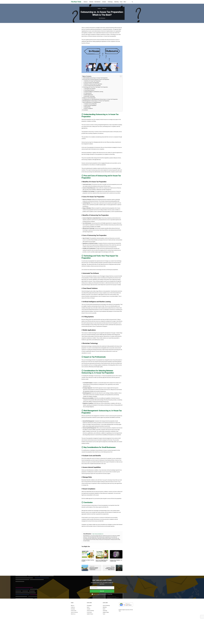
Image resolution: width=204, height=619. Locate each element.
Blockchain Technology (90, 96)
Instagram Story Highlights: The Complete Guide (116, 561)
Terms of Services (74, 612)
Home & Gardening (106, 605)
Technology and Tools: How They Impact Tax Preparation (95, 87)
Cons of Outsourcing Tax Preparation (93, 85)
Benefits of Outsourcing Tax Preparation (93, 84)
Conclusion (85, 110)
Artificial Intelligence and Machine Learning (94, 91)
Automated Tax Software (90, 88)
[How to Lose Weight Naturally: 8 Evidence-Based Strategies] (102, 554)
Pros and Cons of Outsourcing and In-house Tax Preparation (96, 79)
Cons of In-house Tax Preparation (92, 82)
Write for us (73, 613)
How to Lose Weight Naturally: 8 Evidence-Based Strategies (102, 561)
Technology (110, 1)
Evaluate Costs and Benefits (91, 103)
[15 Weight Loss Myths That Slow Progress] (88, 554)
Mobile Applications (89, 94)
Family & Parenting (90, 610)
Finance (99, 8)
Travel (121, 1)
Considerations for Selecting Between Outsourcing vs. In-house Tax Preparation (100, 99)
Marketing (116, 1)
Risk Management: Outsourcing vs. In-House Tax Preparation (96, 100)
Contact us (73, 607)
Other (125, 1)
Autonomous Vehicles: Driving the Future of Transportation (93, 568)
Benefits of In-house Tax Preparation (93, 81)
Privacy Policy (110, 594)
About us (72, 605)
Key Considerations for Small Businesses (92, 102)
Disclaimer (73, 608)
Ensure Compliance (89, 108)
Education (91, 1)
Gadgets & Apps (106, 612)
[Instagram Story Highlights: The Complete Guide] (116, 554)
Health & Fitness (90, 613)
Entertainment (97, 1)
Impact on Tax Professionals (89, 97)
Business (85, 1)
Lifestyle (104, 1)
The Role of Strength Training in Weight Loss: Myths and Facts (110, 568)
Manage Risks (87, 106)
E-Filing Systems (88, 93)
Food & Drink (89, 612)
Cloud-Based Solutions (89, 90)
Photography (89, 605)
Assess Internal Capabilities (90, 105)
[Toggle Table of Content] (120, 76)
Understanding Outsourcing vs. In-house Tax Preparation (95, 77)
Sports (88, 607)
